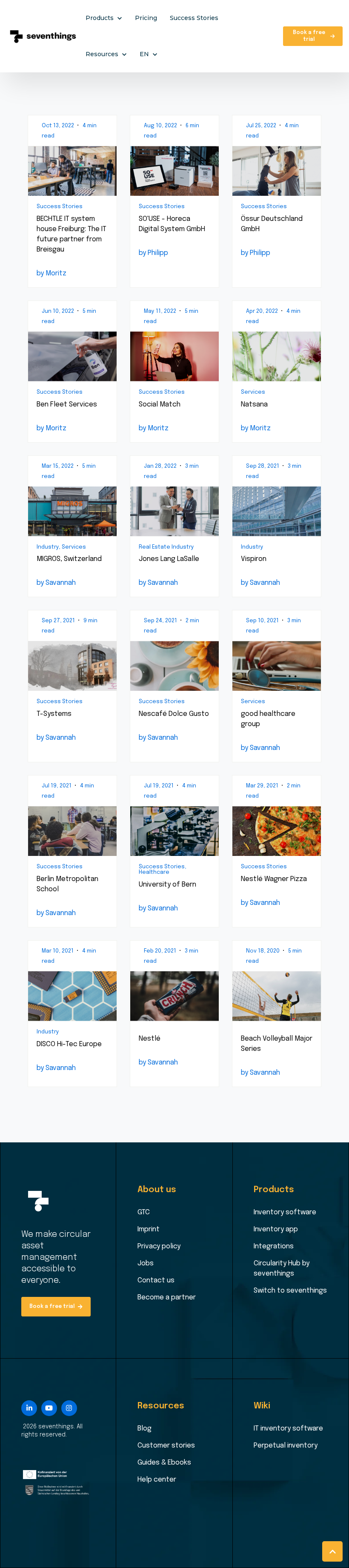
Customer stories (166, 1445)
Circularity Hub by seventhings (281, 1268)
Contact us (155, 1280)
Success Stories (194, 18)
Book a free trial (309, 36)
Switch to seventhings (290, 1290)
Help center (156, 1479)
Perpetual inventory (286, 1445)
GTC (143, 1212)
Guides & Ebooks (164, 1462)
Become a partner (166, 1297)
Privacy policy (158, 1246)
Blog (144, 1428)
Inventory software (285, 1212)
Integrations (274, 1246)
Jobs (145, 1263)
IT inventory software (288, 1428)
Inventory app (276, 1229)
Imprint (148, 1229)
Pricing (146, 18)
